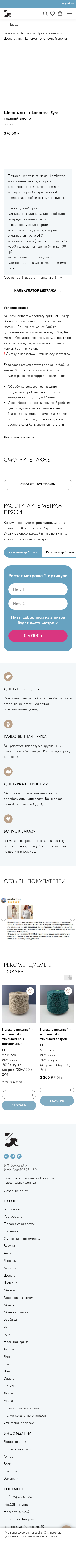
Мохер (9, 1305)
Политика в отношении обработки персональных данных (29, 1180)
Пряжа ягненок (48, 33)
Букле (8, 1334)
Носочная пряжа (16, 1342)
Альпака (10, 1268)
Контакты (10, 1471)
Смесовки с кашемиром (22, 1238)
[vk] (6, 1156)
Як (5, 1327)
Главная (10, 33)
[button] (45, 13)
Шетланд (10, 1283)
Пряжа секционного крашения (26, 1415)
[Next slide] (72, 918)
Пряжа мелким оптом (19, 1224)
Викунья (9, 1246)
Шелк (8, 1371)
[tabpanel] (38, 611)
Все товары (12, 1209)
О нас (8, 1456)
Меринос (11, 1290)
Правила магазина (18, 1449)
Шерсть (9, 1275)
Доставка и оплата (18, 1441)
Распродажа (13, 1216)
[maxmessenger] (19, 1156)
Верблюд (10, 1319)
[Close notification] (73, 1531)
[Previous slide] (3, 918)
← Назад (11, 24)
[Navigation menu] (69, 14)
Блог (7, 1464)
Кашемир (11, 1231)
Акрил (8, 1401)
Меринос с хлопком (18, 1297)
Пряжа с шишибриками (21, 1408)
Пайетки (10, 1386)
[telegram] (12, 1156)
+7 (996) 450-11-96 (18, 1497)
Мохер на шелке (16, 1312)
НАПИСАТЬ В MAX (54, 145)
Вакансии (11, 1478)
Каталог (26, 33)
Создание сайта (16, 1191)
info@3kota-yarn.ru (17, 1504)
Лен (7, 1356)
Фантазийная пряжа (19, 1423)
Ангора (9, 1253)
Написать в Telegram (19, 1519)
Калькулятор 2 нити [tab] (22, 552)
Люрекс (10, 1393)
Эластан (10, 1378)
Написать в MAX (16, 1512)
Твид (7, 1364)
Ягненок (10, 1260)
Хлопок (9, 1349)
